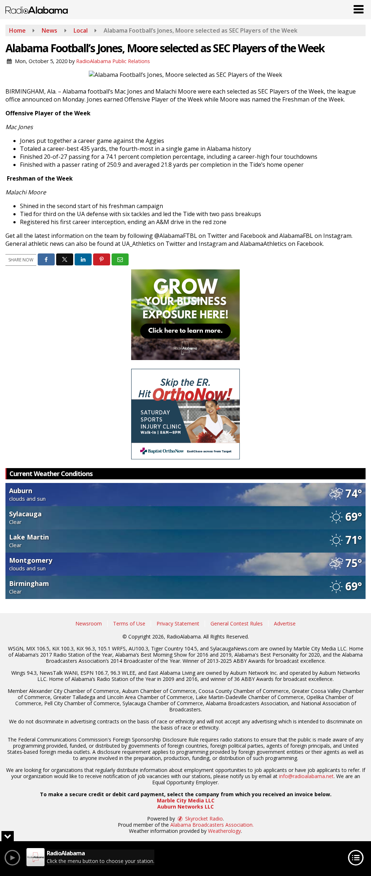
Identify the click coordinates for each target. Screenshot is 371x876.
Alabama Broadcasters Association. (212, 824)
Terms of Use (129, 623)
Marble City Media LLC (185, 800)
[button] (358, 7)
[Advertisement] (185, 314)
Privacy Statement (178, 623)
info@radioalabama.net (306, 776)
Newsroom (88, 623)
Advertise (285, 623)
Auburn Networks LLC (185, 806)
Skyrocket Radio (203, 818)
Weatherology (224, 830)
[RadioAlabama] (36, 9)
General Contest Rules (236, 623)
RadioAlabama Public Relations (113, 61)
